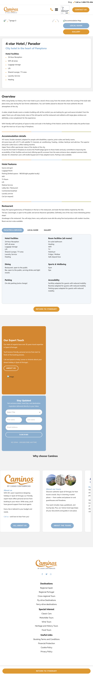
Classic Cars (46, 613)
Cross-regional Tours (46, 596)
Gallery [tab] (47, 230)
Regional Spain (46, 588)
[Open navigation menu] (56, 10)
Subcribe (23, 435)
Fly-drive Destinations (46, 600)
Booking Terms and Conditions (46, 639)
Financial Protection (46, 643)
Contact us (81, 10)
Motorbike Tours (46, 617)
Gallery (76, 32)
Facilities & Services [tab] (13, 230)
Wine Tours (46, 622)
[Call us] (51, 10)
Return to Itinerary (46, 309)
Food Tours (46, 630)
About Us (11, 368)
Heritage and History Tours (46, 626)
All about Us (20, 526)
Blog (70, 2)
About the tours (62, 526)
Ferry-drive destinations (46, 604)
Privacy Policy (46, 651)
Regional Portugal (46, 592)
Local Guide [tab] (32, 230)
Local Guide (76, 26)
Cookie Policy (46, 647)
